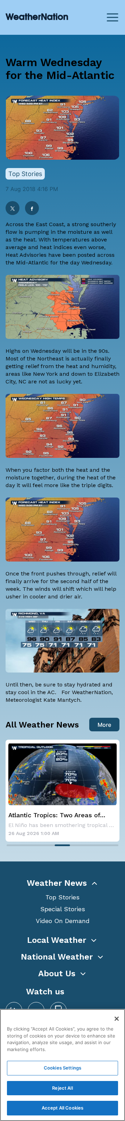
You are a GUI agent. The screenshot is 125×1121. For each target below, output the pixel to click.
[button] (62, 883)
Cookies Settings (62, 1068)
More (104, 724)
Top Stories (62, 897)
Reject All (62, 1088)
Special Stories (62, 909)
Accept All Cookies (62, 1108)
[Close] (116, 1018)
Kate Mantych (61, 700)
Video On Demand (63, 920)
